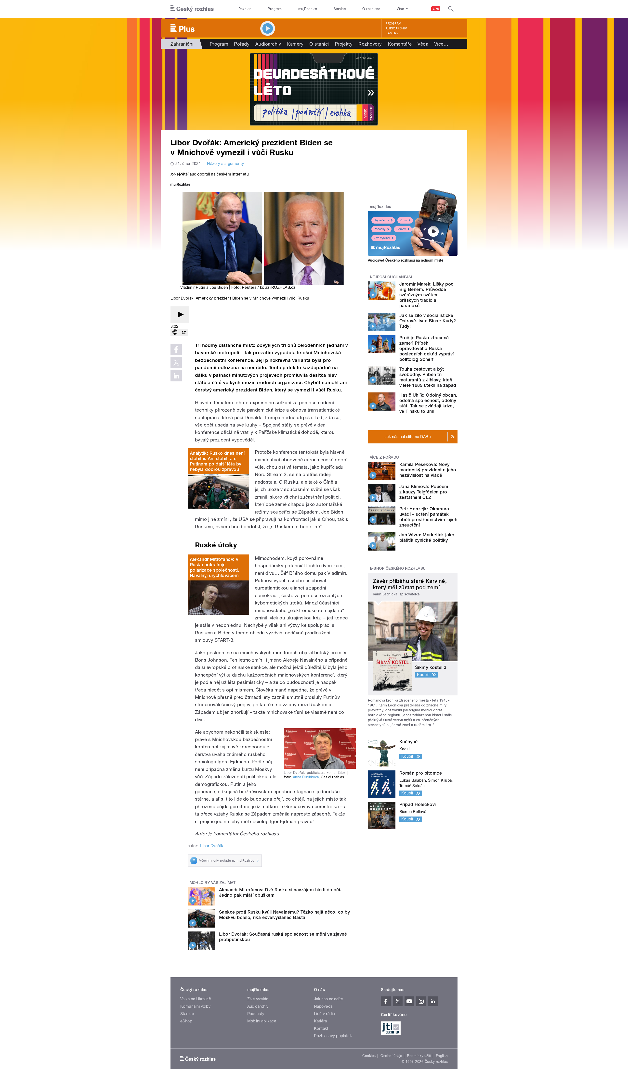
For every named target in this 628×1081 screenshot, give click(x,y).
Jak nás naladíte (328, 999)
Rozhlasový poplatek (333, 1035)
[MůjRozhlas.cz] (180, 185)
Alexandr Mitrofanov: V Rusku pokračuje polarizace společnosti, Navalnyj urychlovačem (214, 567)
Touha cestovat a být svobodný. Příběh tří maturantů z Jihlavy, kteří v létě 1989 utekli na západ (427, 377)
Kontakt (321, 1028)
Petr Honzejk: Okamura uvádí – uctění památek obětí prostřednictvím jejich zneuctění (428, 517)
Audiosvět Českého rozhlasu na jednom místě (405, 260)
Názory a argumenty (225, 163)
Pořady (241, 44)
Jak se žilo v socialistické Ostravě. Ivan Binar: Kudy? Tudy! (427, 321)
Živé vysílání (382, 238)
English (442, 1056)
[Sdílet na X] (176, 362)
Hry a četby (381, 220)
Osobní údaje (391, 1056)
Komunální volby (195, 1006)
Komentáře (400, 44)
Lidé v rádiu (324, 1013)
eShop (186, 1021)
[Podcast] (174, 332)
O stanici (319, 44)
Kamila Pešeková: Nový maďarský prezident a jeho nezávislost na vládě (427, 470)
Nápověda (323, 1006)
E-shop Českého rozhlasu (398, 568)
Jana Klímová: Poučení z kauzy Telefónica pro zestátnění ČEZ (423, 492)
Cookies (369, 1056)
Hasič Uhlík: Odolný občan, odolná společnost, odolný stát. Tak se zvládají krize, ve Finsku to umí (428, 403)
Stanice (340, 9)
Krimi (403, 220)
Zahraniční (182, 44)
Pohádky (379, 229)
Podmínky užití (419, 1056)
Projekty (344, 44)
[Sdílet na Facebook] (176, 349)
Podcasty (255, 1013)
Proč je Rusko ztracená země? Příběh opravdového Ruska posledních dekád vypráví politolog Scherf (426, 348)
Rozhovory (370, 44)
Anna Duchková (306, 777)
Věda (423, 44)
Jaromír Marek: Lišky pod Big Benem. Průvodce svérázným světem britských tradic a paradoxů (426, 294)
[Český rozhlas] (192, 9)
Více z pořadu (384, 457)
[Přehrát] (179, 314)
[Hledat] (451, 9)
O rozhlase (371, 9)
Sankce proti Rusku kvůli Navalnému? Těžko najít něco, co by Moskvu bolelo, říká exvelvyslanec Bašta (284, 914)
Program (275, 9)
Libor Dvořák (211, 845)
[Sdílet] (183, 332)
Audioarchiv (396, 28)
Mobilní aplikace (261, 1021)
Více (441, 44)
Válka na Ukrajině (195, 999)
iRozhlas (244, 9)
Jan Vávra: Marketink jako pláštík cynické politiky (426, 537)
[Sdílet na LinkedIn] (176, 375)
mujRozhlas (307, 9)
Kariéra (320, 1021)
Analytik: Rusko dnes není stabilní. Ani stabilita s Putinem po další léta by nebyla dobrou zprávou (217, 461)
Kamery (392, 33)
